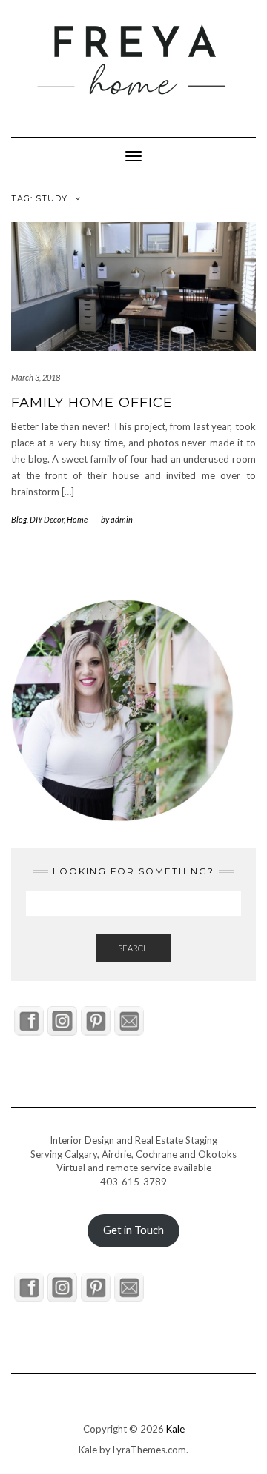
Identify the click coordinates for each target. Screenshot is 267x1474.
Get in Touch (133, 1230)
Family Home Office (92, 403)
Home (77, 519)
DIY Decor (47, 519)
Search (133, 948)
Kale (175, 1429)
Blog (19, 519)
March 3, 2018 (35, 377)
